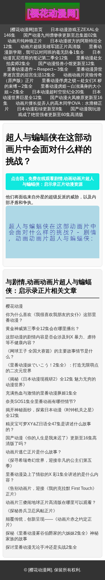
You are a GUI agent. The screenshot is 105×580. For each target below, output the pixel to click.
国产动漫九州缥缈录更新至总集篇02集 (60, 35)
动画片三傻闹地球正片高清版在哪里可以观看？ (51, 502)
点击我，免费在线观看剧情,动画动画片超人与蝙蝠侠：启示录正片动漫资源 (52, 181)
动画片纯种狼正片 (25, 41)
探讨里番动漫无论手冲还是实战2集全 (41, 547)
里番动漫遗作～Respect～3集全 (37, 69)
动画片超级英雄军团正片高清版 (50, 46)
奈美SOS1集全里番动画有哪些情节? (41, 401)
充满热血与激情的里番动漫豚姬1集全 (41, 393)
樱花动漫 (14, 306)
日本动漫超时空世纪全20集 (58, 92)
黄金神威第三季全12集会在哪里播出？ (42, 328)
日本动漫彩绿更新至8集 (39, 109)
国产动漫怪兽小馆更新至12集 (66, 63)
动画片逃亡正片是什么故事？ (34, 452)
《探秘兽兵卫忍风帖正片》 (31, 510)
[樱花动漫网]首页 (26, 29)
